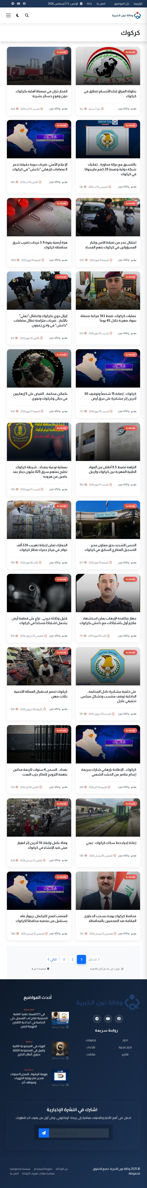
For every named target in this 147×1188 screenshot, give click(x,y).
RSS (89, 3)
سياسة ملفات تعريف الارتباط (38, 1173)
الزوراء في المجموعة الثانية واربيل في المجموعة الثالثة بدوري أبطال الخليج (29, 1050)
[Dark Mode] (17, 15)
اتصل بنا (100, 3)
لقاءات (91, 1047)
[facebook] (119, 1019)
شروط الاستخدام (43, 1168)
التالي (53, 959)
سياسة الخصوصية (20, 1168)
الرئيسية (138, 3)
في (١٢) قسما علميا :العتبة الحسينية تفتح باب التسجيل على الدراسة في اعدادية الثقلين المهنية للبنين (29, 1020)
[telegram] (97, 1019)
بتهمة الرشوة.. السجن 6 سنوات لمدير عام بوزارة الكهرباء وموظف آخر (28, 1078)
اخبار (125, 1040)
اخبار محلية (125, 1047)
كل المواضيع (121, 3)
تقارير (125, 1054)
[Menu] (8, 15)
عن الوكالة (62, 1168)
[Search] (27, 15)
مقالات (90, 1054)
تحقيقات (91, 1040)
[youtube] (108, 1019)
